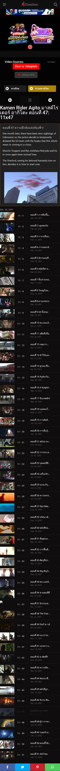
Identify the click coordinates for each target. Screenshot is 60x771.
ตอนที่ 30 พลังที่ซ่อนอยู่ (40, 528)
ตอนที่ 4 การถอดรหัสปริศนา (40, 247)
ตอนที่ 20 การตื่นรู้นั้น (40, 430)
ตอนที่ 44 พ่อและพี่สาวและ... (40, 678)
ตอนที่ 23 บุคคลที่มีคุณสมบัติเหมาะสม (40, 463)
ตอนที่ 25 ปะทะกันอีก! (40, 484)
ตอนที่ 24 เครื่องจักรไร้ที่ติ (40, 474)
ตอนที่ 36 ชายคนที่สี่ (40, 592)
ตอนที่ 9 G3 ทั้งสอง (39, 312)
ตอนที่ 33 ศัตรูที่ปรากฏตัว (40, 560)
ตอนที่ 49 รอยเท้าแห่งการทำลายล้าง (40, 732)
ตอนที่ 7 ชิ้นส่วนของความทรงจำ (40, 279)
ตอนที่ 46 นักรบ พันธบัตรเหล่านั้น (40, 700)
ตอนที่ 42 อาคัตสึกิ (39, 656)
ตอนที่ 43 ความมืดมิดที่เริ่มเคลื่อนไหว (40, 667)
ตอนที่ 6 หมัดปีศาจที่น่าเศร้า (40, 268)
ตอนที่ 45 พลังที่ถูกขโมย (40, 689)
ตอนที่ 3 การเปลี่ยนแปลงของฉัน (40, 236)
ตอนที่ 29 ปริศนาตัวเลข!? (40, 517)
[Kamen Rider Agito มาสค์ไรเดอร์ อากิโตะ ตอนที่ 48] (50, 100)
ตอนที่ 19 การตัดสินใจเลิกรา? (40, 420)
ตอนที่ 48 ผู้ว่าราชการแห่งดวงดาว (40, 721)
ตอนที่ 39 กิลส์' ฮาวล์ (40, 624)
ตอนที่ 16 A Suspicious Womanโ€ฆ (40, 387)
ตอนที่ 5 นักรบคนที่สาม (40, 258)
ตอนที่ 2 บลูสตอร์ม (39, 225)
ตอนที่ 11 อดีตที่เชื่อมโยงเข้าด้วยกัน (40, 333)
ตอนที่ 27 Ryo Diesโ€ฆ (40, 506)
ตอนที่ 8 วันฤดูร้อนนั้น (40, 290)
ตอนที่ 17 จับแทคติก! (40, 398)
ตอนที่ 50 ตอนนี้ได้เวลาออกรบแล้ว (40, 743)
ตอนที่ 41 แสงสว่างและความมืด (40, 646)
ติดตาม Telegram (26, 66)
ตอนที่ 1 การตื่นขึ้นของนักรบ (40, 214)
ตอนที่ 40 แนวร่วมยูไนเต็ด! (40, 635)
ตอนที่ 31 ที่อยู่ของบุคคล (40, 538)
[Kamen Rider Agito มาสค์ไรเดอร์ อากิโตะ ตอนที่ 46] (10, 100)
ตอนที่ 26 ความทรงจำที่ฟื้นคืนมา (40, 495)
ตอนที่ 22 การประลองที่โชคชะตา (40, 452)
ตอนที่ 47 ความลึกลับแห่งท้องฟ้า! (40, 710)
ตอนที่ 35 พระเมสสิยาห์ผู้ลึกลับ (40, 582)
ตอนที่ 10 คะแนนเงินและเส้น (40, 322)
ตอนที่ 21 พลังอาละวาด (40, 441)
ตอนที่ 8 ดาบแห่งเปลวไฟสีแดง (40, 301)
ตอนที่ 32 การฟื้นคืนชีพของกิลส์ (40, 549)
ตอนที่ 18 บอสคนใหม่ (40, 409)
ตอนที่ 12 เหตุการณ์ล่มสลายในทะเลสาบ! (40, 344)
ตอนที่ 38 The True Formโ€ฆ (40, 613)
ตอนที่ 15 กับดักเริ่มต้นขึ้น (40, 376)
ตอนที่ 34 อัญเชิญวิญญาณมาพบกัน (40, 571)
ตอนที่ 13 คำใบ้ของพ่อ (40, 355)
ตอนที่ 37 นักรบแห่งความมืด (40, 603)
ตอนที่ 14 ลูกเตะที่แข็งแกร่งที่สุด (40, 366)
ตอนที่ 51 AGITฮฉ (39, 754)
